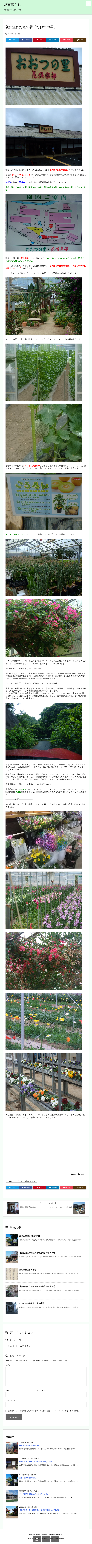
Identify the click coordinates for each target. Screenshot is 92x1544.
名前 (8, 1390)
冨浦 (82, 1174)
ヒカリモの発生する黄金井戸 (31, 1303)
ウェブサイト (11, 1401)
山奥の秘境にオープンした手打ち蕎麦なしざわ (35, 1461)
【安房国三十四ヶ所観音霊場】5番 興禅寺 (37, 1252)
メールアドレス (41, 1390)
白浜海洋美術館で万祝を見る (29, 1445)
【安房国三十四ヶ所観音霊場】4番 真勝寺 (37, 1286)
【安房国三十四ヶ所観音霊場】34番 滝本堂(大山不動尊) (39, 1510)
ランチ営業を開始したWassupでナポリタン (34, 1494)
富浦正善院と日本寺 (27, 1269)
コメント (9, 1365)
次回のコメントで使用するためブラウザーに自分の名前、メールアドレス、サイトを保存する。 (44, 1411)
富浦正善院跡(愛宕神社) (29, 1236)
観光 (75, 1174)
